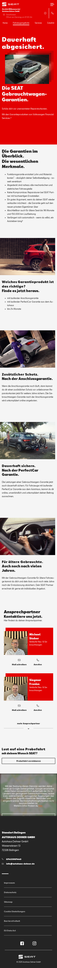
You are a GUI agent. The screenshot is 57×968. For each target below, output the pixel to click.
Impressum (9, 883)
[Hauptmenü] (52, 4)
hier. (41, 806)
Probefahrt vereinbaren (28, 761)
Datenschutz (10, 892)
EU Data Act (10, 930)
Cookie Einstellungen (14, 911)
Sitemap (8, 902)
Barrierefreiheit (12, 921)
